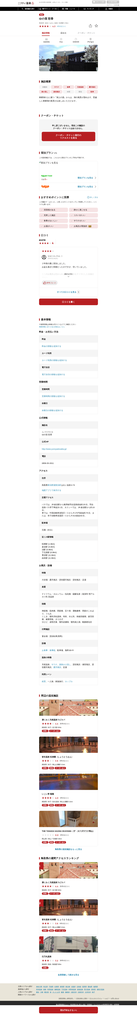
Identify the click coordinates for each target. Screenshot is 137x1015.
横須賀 (46, 992)
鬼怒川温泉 (100, 989)
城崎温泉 (57, 989)
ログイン (110, 5)
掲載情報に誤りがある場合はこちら (52, 327)
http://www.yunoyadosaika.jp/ (54, 449)
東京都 (68, 986)
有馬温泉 (50, 989)
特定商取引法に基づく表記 (78, 1004)
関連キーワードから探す (27, 995)
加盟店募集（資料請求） (66, 998)
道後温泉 (80, 989)
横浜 (37, 992)
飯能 (62, 992)
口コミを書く (68, 302)
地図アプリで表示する (51, 490)
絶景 (44, 681)
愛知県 (90, 986)
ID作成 (116, 5)
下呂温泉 (64, 989)
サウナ (54, 664)
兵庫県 (56, 986)
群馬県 (62, 986)
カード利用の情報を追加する (54, 360)
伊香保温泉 (72, 989)
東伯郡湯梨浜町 (54, 485)
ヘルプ (106, 998)
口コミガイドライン (96, 998)
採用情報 (116, 1004)
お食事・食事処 (48, 650)
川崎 (41, 992)
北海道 (79, 986)
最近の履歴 (113, 2)
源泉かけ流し (65, 664)
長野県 (84, 986)
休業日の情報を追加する (52, 410)
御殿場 (67, 992)
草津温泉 (39, 989)
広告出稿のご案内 (81, 998)
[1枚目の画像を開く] (68, 58)
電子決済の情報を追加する (53, 374)
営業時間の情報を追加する (53, 396)
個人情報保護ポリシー (62, 1004)
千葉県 (51, 986)
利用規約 (89, 1004)
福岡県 (95, 986)
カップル (69, 681)
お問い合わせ (115, 998)
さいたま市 (56, 992)
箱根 (44, 989)
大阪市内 (74, 992)
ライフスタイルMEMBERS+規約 (103, 1004)
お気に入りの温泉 (99, 2)
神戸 (93, 992)
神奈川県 (39, 986)
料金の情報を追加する (51, 346)
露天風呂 (57, 667)
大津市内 (88, 992)
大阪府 (73, 986)
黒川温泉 (87, 989)
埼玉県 (45, 986)
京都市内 (81, 992)
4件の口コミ (61, 26)
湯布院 (93, 989)
